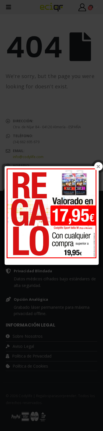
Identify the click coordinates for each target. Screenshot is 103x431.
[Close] (98, 166)
